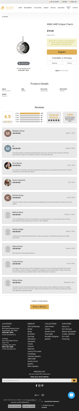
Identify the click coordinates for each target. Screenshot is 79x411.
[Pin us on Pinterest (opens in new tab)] (42, 385)
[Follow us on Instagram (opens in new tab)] (39, 385)
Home (20, 7)
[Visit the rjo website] (42, 395)
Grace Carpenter (18, 180)
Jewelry (46, 7)
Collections (38, 7)
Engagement (28, 7)
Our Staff (65, 336)
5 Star (17, 113)
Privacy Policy (30, 400)
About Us (68, 7)
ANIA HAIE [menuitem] (32, 359)
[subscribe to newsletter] (74, 380)
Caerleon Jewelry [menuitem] (34, 356)
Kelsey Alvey (17, 280)
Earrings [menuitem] (31, 336)
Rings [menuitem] (30, 331)
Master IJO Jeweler (69, 331)
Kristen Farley (17, 195)
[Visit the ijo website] (37, 395)
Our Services (67, 329)
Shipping (54, 63)
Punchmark (43, 407)
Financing (65, 339)
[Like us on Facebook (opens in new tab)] (36, 385)
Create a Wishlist (68, 334)
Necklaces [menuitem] (31, 339)
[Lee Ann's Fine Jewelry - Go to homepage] (8, 8)
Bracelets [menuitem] (31, 334)
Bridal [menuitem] (30, 329)
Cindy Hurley (17, 261)
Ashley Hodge (17, 229)
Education (61, 7)
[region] (23, 44)
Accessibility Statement (52, 401)
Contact (75, 7)
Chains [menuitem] (30, 344)
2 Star (17, 119)
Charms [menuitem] (31, 346)
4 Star (17, 115)
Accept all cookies (29, 406)
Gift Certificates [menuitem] (34, 326)
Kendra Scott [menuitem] (50, 331)
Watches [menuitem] (31, 349)
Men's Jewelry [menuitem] (33, 366)
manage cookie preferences (20, 402)
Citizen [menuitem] (47, 329)
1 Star (17, 121)
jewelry (5, 16)
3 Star (17, 117)
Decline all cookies (15, 406)
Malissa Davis (17, 212)
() (42, 113)
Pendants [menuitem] (31, 341)
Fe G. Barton (17, 163)
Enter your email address (40, 377)
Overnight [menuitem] (49, 334)
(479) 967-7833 (23, 70)
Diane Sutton (17, 246)
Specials (53, 7)
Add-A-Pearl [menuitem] (49, 326)
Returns (69, 63)
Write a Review (39, 307)
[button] (54, 2)
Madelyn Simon (18, 131)
